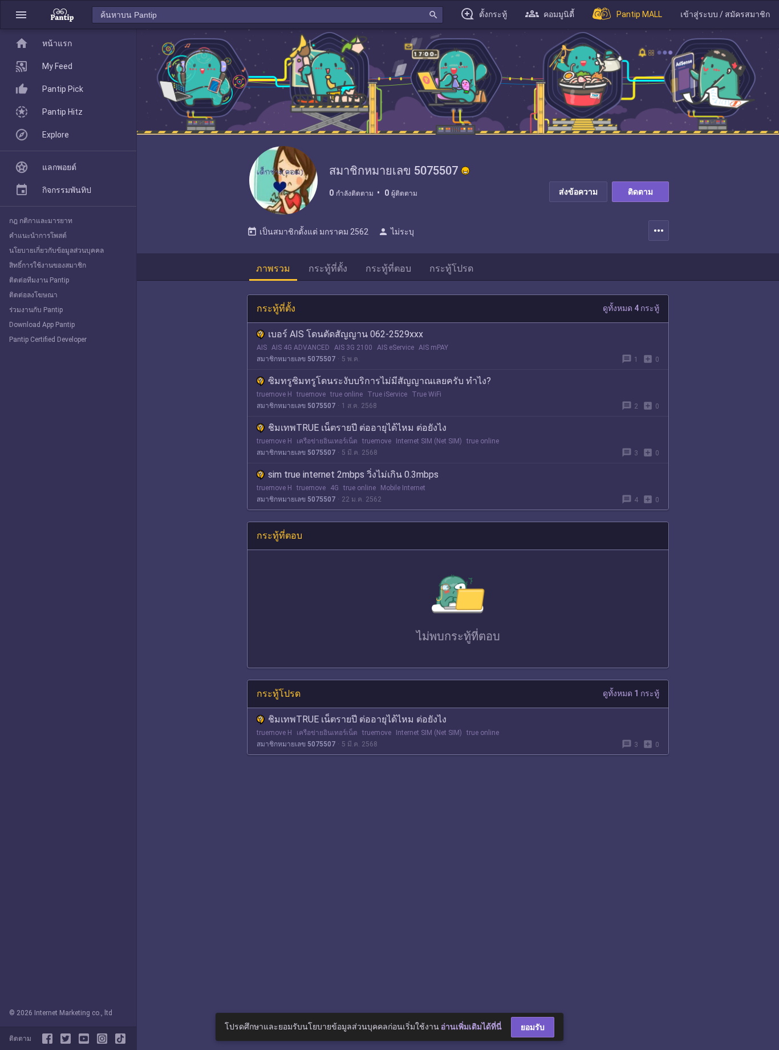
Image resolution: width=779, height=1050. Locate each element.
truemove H (274, 394)
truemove (311, 394)
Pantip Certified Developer (48, 340)
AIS (262, 348)
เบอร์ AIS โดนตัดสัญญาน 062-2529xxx (345, 334)
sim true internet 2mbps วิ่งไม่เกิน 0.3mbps (353, 474)
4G (334, 488)
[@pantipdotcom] (104, 1038)
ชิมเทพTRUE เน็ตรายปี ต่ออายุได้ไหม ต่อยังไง (357, 427)
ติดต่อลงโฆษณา (33, 295)
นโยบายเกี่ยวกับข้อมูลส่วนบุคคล (56, 251)
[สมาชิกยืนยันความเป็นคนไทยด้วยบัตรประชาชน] (465, 170)
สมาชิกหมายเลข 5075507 (296, 359)
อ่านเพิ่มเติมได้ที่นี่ (471, 1026)
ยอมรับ (533, 1027)
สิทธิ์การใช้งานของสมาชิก (47, 265)
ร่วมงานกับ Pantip (36, 310)
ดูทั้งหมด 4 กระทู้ (631, 308)
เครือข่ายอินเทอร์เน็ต (327, 441)
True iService (387, 394)
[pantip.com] (62, 15)
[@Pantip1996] (68, 1038)
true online (346, 394)
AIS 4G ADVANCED (300, 348)
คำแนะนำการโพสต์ (38, 236)
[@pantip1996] (120, 1038)
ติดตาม (640, 191)
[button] (21, 15)
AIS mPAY (433, 348)
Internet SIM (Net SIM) (429, 441)
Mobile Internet (402, 488)
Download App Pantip (42, 325)
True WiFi (426, 394)
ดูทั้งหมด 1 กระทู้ (631, 693)
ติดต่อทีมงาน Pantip (39, 280)
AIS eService (395, 348)
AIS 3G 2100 (353, 348)
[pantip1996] (86, 1038)
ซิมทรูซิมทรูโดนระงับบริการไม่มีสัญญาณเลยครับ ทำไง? (379, 380)
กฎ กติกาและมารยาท (40, 221)
